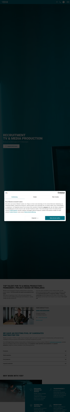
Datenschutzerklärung (30, 212)
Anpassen (34, 218)
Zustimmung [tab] (14, 196)
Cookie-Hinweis (13, 210)
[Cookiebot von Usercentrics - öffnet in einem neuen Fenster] (59, 193)
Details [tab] (35, 196)
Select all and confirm (55, 218)
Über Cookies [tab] (55, 196)
